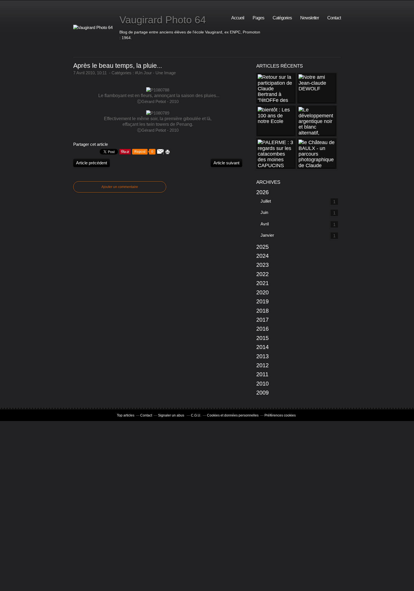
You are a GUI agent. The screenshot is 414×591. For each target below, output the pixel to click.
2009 (262, 392)
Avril (265, 223)
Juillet (266, 201)
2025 (262, 247)
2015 (262, 338)
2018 (262, 311)
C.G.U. (196, 415)
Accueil (237, 17)
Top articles (125, 415)
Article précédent (91, 162)
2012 (262, 365)
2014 (262, 347)
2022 (262, 274)
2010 (262, 383)
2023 (262, 265)
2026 (262, 192)
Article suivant (226, 162)
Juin (264, 212)
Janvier (267, 235)
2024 (262, 256)
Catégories (282, 17)
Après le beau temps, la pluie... (117, 65)
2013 (262, 356)
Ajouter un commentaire (119, 187)
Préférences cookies (280, 415)
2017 (262, 320)
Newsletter (309, 17)
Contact (334, 17)
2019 (262, 301)
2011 (262, 374)
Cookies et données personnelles (233, 415)
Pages (258, 17)
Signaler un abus (171, 415)
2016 (262, 329)
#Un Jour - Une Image (155, 72)
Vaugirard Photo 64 (162, 20)
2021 (262, 283)
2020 (262, 292)
